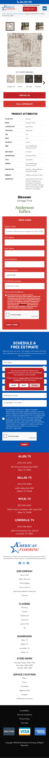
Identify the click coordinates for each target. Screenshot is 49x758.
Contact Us (24, 95)
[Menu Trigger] (45, 8)
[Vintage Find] (10, 78)
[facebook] (20, 563)
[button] (30, 9)
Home (4, 14)
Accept (14, 385)
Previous (2, 26)
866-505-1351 (26, 2)
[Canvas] (19, 78)
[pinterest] (28, 563)
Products (21, 14)
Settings (35, 385)
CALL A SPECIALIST (24, 104)
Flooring (9, 14)
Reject (24, 385)
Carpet (15, 14)
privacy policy (24, 378)
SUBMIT (24, 444)
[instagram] (24, 563)
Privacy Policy (23, 304)
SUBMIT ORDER (12, 325)
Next (47, 26)
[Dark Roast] (38, 78)
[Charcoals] (29, 78)
